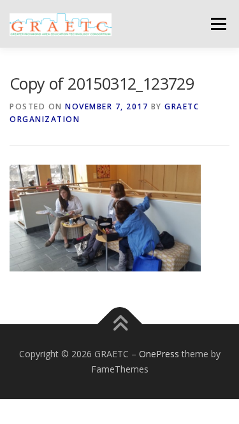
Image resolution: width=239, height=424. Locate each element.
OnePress (159, 354)
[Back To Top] (119, 324)
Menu (217, 23)
